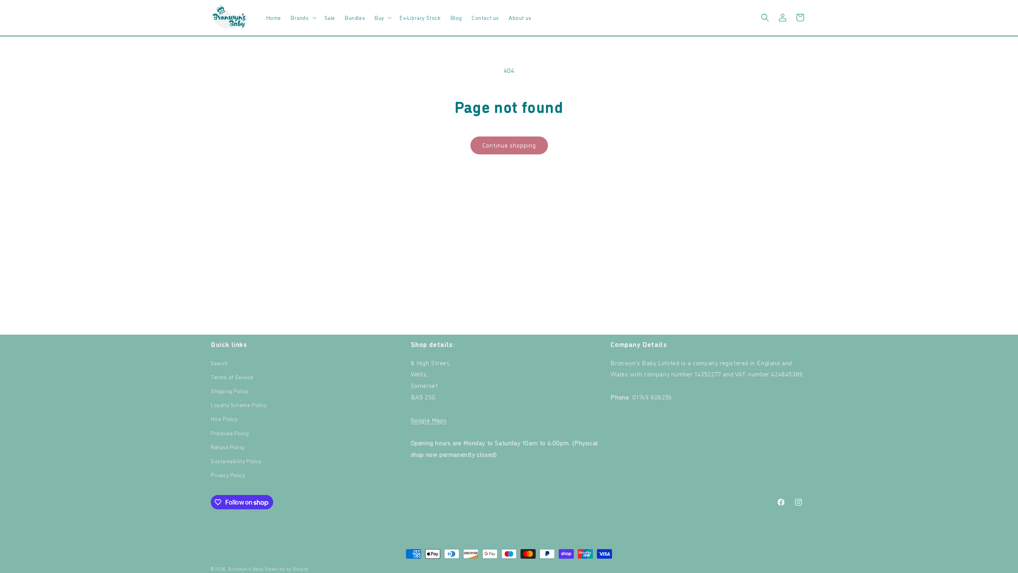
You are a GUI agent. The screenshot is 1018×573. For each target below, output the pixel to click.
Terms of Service (232, 376)
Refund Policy (228, 446)
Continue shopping (509, 145)
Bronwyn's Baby (246, 569)
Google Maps (429, 419)
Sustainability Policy (236, 460)
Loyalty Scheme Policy (239, 404)
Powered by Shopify (287, 569)
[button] (303, 17)
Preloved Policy (230, 433)
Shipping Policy (230, 390)
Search (219, 362)
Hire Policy (224, 418)
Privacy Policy (228, 474)
